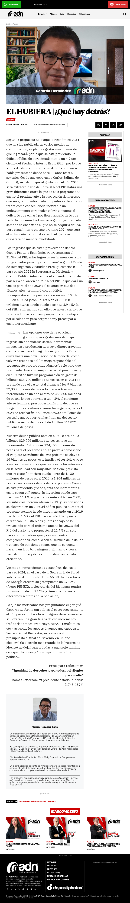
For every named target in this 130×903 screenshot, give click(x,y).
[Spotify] (23, 889)
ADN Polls (93, 163)
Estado (91, 206)
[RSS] (19, 889)
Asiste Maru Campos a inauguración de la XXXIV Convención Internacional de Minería (104, 210)
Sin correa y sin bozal (98, 278)
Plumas (15, 24)
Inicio (8, 24)
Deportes (93, 225)
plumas (51, 801)
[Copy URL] (120, 125)
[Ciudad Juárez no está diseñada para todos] (24, 828)
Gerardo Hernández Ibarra (32, 801)
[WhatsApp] (98, 125)
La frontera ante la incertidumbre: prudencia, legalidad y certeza (105, 291)
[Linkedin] (15, 889)
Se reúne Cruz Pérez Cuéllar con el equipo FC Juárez (104, 228)
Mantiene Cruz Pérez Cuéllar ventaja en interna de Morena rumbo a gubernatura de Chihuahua (102, 168)
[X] (113, 125)
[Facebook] (106, 125)
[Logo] (16, 14)
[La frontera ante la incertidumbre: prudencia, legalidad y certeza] (105, 828)
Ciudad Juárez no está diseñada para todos (105, 266)
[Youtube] (35, 889)
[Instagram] (11, 889)
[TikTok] (27, 889)
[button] (113, 14)
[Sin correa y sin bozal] (64, 828)
